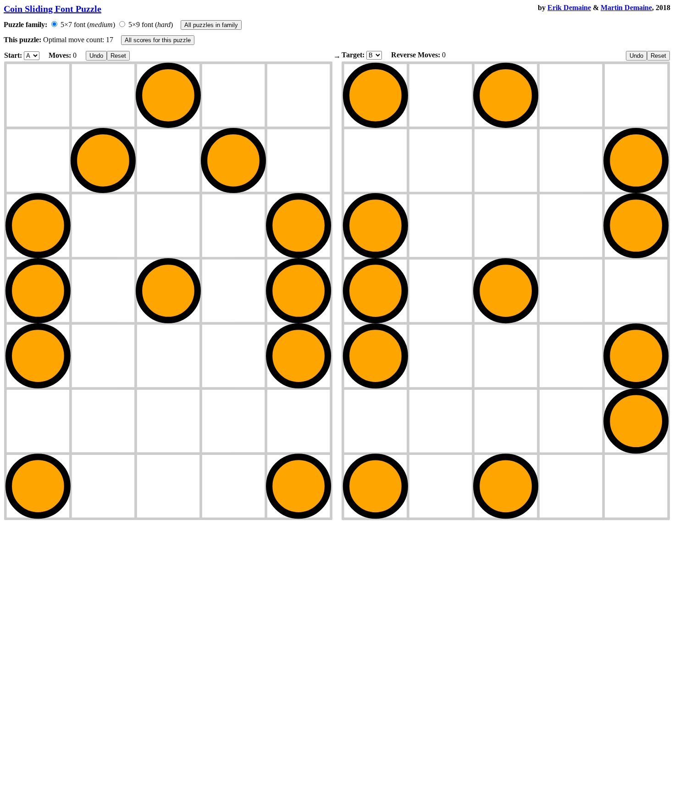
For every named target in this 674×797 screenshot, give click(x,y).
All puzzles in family (211, 25)
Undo (96, 55)
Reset (118, 55)
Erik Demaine (569, 7)
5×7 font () (88, 24)
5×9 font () (150, 24)
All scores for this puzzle (158, 40)
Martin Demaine (626, 7)
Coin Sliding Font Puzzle (52, 9)
